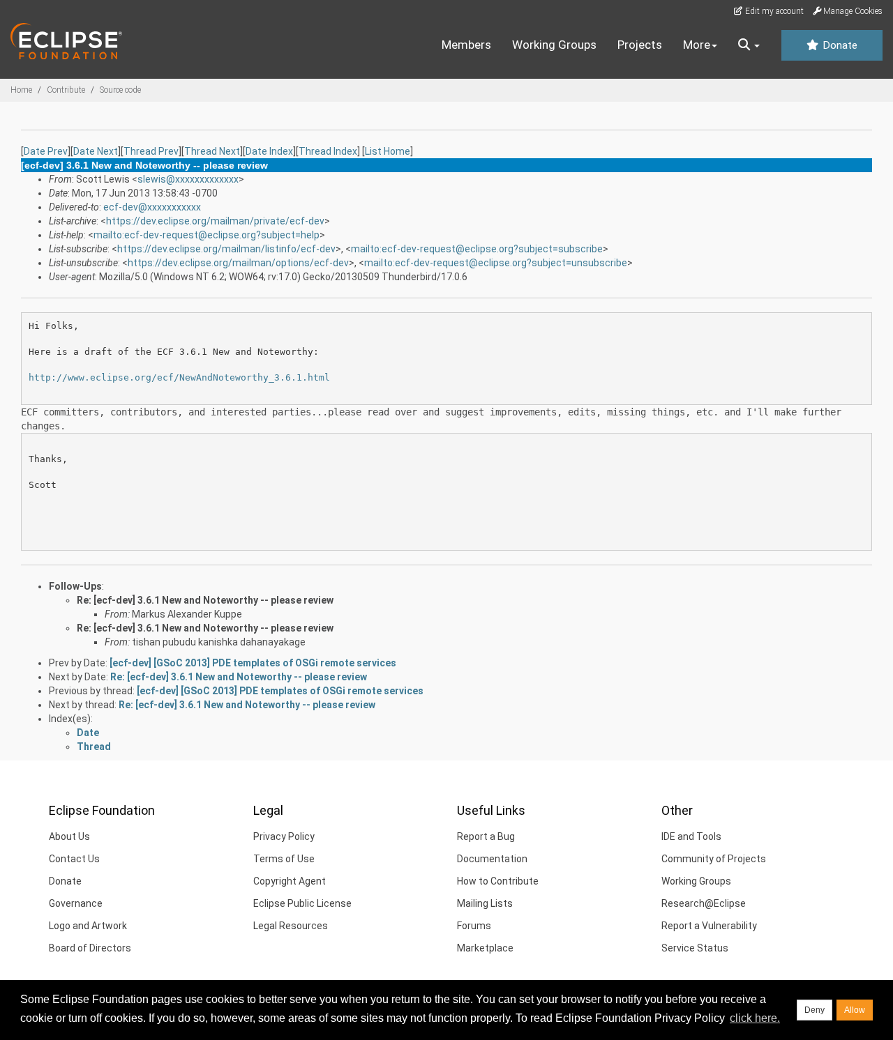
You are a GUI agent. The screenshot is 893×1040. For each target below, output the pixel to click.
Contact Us (74, 858)
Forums (474, 925)
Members (466, 45)
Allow (854, 1010)
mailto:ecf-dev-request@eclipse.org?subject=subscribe (477, 248)
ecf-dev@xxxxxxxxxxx (152, 207)
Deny (814, 1010)
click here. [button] (755, 1018)
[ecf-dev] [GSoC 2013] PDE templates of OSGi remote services (253, 662)
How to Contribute (498, 881)
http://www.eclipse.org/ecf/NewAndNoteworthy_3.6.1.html (179, 377)
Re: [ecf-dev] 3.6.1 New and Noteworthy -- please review (205, 600)
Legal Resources (290, 925)
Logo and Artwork (88, 925)
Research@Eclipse (703, 903)
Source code (120, 90)
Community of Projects (713, 858)
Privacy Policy (284, 836)
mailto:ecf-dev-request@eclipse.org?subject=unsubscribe (495, 262)
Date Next (95, 151)
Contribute (66, 90)
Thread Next (212, 151)
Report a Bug (486, 836)
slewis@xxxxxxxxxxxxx (188, 179)
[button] (749, 45)
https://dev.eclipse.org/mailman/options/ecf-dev (238, 262)
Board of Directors (90, 948)
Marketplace (485, 948)
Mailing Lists (485, 903)
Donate (838, 45)
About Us (69, 836)
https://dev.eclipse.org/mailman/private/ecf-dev (215, 221)
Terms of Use (284, 858)
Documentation (492, 858)
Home (21, 90)
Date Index (269, 151)
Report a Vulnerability (709, 925)
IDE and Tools (691, 836)
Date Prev (46, 151)
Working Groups (554, 45)
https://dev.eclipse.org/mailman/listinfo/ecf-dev (226, 248)
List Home (387, 151)
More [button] (696, 45)
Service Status (694, 948)
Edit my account (773, 11)
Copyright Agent (289, 881)
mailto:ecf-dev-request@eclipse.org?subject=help (206, 234)
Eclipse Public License (302, 903)
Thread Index (328, 151)
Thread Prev (151, 151)
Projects (639, 45)
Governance (76, 903)
